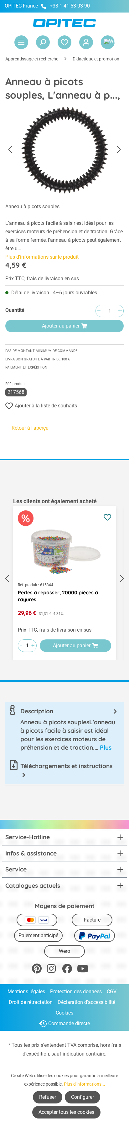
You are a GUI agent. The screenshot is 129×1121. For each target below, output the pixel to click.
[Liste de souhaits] (64, 42)
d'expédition (36, 1054)
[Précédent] (10, 149)
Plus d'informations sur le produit (42, 257)
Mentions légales (26, 991)
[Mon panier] (108, 42)
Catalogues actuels (32, 885)
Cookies (64, 1013)
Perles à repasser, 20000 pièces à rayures (58, 595)
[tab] (64, 729)
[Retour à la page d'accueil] (64, 23)
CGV (111, 991)
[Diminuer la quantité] (98, 311)
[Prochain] (119, 149)
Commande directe (69, 1024)
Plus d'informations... (84, 1084)
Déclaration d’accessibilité (86, 1002)
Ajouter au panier (61, 326)
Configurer (82, 1097)
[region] (64, 578)
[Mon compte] (86, 42)
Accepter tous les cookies (66, 1112)
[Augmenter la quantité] (120, 311)
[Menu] (21, 42)
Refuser (47, 1097)
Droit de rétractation (31, 1002)
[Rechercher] (43, 42)
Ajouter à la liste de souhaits (46, 406)
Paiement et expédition (26, 367)
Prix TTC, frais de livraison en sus (42, 279)
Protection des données (76, 991)
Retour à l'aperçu (30, 428)
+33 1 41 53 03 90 (70, 6)
